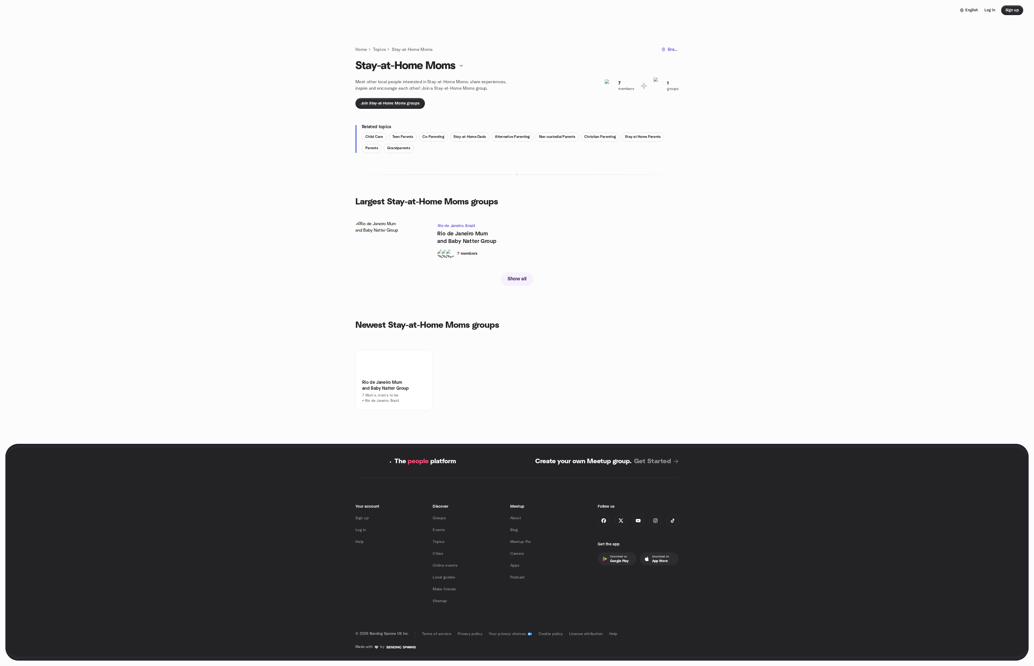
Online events (445, 565)
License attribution (586, 634)
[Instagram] (655, 520)
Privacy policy (470, 634)
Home (361, 49)
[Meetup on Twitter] (621, 520)
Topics (379, 49)
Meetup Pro (520, 542)
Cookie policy (551, 634)
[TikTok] (673, 520)
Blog (514, 530)
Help (359, 542)
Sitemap (440, 601)
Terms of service (436, 634)
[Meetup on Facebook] (604, 520)
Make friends (444, 589)
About (515, 518)
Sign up (362, 518)
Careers (517, 554)
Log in (360, 530)
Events (439, 530)
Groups (439, 518)
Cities (438, 554)
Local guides (444, 577)
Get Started (652, 461)
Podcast (517, 577)
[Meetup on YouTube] (638, 520)
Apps (515, 565)
